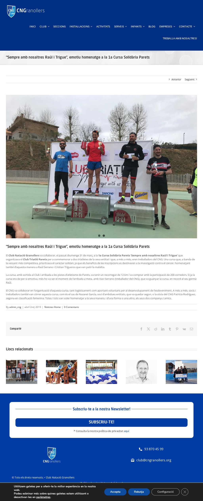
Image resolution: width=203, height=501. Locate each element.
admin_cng (15, 307)
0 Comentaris (71, 307)
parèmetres (43, 497)
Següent (189, 79)
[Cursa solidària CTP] (101, 166)
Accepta (115, 492)
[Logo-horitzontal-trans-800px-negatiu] (26, 5)
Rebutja (139, 492)
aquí (126, 431)
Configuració (165, 492)
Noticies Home (52, 307)
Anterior (176, 79)
